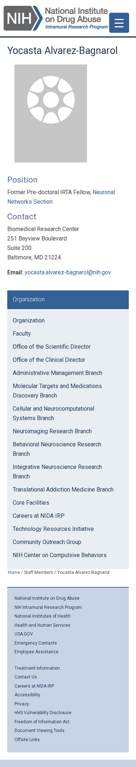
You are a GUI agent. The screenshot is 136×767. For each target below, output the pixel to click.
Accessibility (27, 694)
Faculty (22, 333)
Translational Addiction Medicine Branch (63, 489)
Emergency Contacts (36, 643)
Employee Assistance (36, 651)
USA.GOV (24, 634)
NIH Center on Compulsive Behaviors (60, 555)
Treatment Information (37, 668)
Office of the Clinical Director (49, 359)
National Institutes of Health (43, 616)
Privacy (22, 704)
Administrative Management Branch (57, 372)
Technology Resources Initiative (53, 528)
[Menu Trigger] (119, 23)
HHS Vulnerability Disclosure (43, 712)
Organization (29, 320)
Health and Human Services (42, 625)
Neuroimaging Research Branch (52, 431)
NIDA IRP (56, 18)
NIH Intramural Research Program (48, 607)
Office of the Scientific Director (52, 346)
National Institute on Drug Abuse (47, 598)
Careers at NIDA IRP (39, 515)
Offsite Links (27, 739)
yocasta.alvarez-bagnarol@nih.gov (68, 272)
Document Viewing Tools (40, 730)
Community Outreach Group (47, 542)
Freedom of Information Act (42, 721)
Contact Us (26, 677)
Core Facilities (31, 502)
